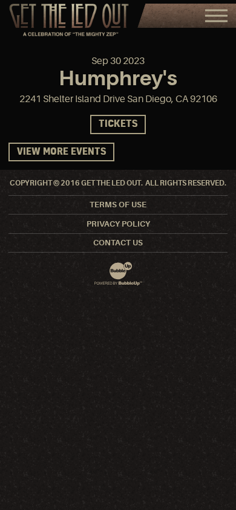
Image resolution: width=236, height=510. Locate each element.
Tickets (118, 124)
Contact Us (118, 242)
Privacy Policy (118, 223)
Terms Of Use (118, 204)
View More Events (61, 152)
